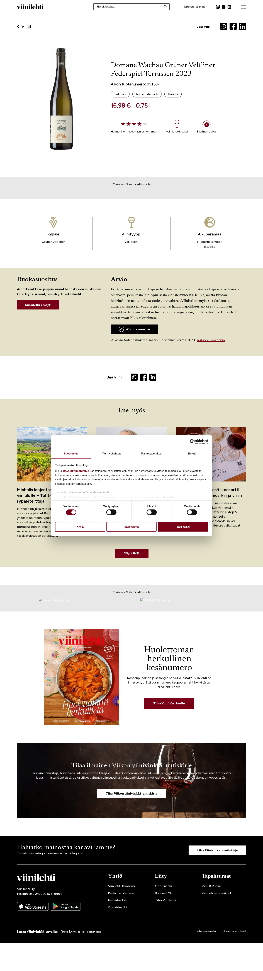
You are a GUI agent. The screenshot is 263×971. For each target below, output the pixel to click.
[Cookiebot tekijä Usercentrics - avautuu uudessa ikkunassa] (192, 441)
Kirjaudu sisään (194, 7)
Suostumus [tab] (71, 453)
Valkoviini (131, 242)
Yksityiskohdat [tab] (111, 453)
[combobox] (131, 6)
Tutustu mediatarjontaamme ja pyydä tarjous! (50, 853)
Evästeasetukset (235, 931)
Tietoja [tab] (192, 453)
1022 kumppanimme (76, 470)
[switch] (111, 512)
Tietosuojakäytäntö (208, 931)
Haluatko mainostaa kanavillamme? (66, 848)
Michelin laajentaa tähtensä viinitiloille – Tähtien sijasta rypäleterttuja (44, 495)
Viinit (26, 27)
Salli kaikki (183, 526)
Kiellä (80, 526)
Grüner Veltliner (53, 242)
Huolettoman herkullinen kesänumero (169, 659)
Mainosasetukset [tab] (151, 453)
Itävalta (209, 247)
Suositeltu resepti (38, 305)
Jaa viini (203, 26)
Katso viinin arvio (211, 340)
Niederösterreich (209, 242)
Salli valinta (131, 526)
